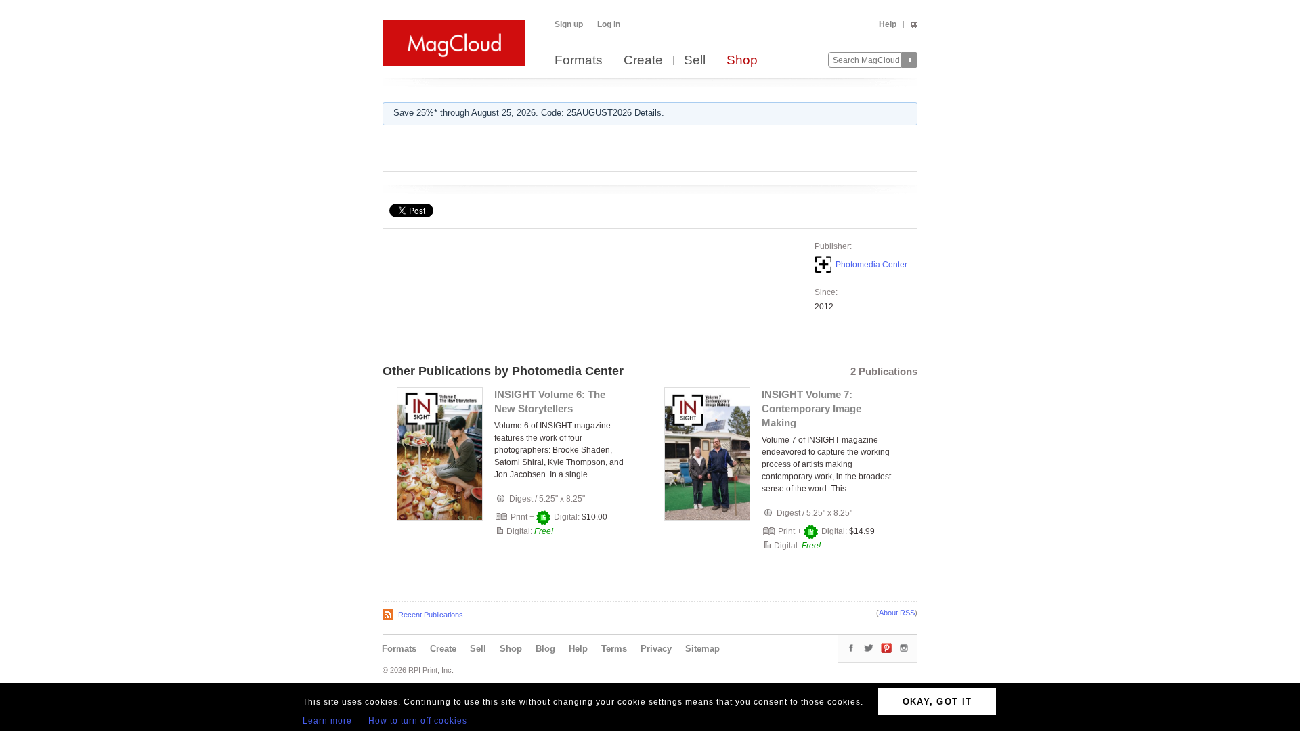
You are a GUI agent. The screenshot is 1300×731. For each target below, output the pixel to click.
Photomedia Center (871, 264)
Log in (608, 24)
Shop (742, 60)
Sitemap (702, 649)
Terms (614, 649)
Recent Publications (430, 615)
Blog (545, 649)
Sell (695, 60)
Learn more (327, 721)
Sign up (569, 24)
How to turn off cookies (417, 721)
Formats (579, 60)
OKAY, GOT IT (937, 701)
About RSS (897, 612)
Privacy (656, 649)
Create (643, 60)
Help (887, 24)
